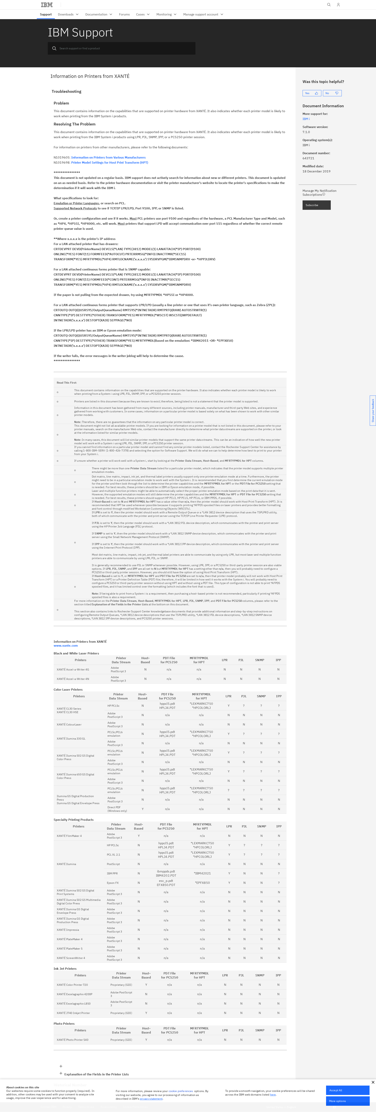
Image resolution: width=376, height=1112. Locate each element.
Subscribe (312, 205)
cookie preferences (181, 1091)
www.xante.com (66, 645)
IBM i (306, 119)
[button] (373, 1082)
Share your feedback (372, 410)
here (273, 1094)
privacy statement (151, 1098)
